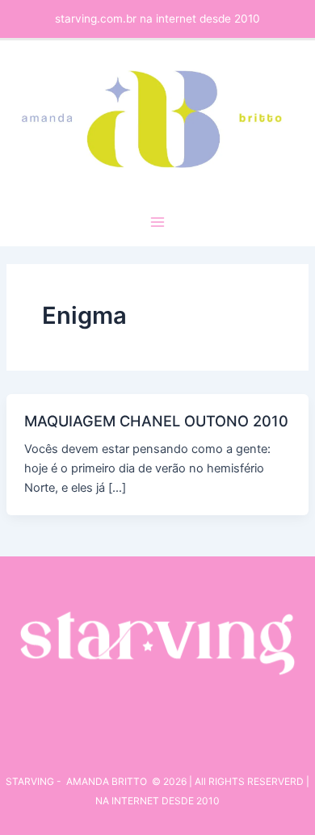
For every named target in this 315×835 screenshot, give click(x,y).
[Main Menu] (157, 222)
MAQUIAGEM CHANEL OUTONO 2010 (156, 421)
